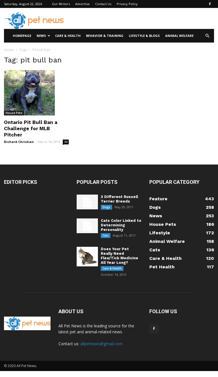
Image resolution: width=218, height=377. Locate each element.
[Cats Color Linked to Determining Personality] (87, 225)
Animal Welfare (179, 35)
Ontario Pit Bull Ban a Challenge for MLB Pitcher (30, 128)
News (41, 35)
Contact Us (103, 4)
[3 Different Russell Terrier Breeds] (87, 202)
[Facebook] (210, 4)
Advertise (82, 4)
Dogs (106, 207)
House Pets (14, 113)
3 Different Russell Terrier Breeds (119, 199)
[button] (207, 36)
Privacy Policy (127, 4)
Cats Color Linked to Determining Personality (121, 225)
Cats (105, 235)
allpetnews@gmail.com (101, 343)
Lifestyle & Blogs (144, 35)
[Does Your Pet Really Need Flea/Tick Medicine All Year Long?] (87, 256)
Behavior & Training (104, 35)
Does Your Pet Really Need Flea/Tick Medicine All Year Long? (119, 256)
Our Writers (61, 4)
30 (66, 142)
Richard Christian (19, 142)
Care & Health (68, 35)
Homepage (22, 35)
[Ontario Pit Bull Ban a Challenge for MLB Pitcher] (36, 92)
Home (9, 49)
